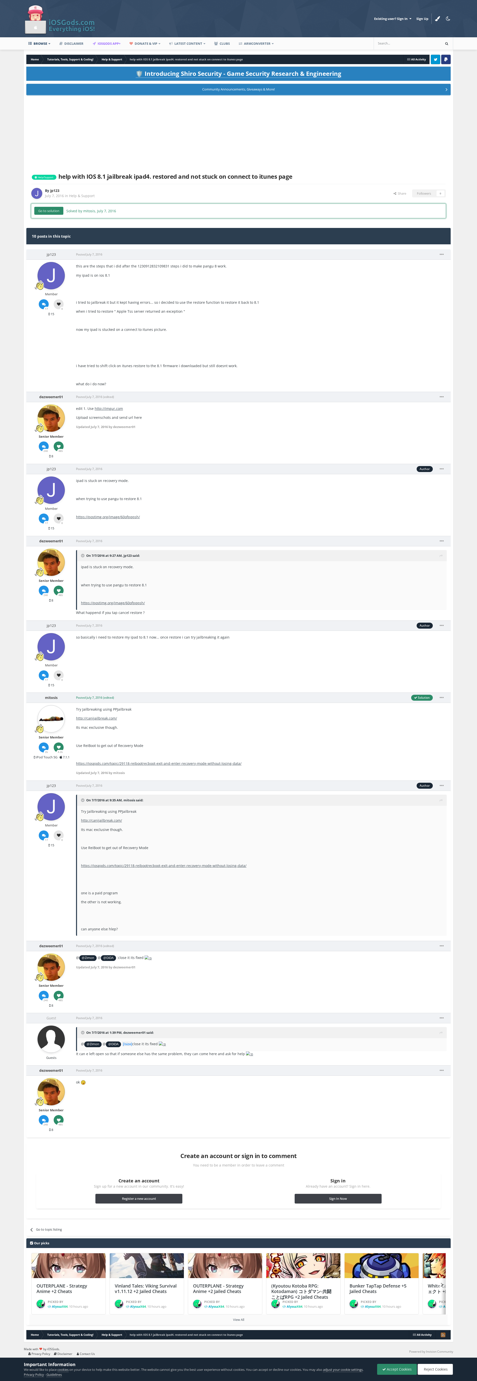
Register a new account (139, 1198)
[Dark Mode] (448, 18)
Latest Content (188, 43)
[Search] (446, 43)
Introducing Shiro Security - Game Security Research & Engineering (238, 73)
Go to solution (48, 211)
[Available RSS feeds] (443, 1334)
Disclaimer (73, 43)
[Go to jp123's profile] (36, 193)
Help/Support (45, 177)
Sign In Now (338, 1198)
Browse (40, 43)
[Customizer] (437, 18)
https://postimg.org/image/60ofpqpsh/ (108, 517)
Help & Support (82, 195)
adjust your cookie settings (343, 1369)
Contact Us (87, 1354)
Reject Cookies (435, 1369)
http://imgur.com (109, 408)
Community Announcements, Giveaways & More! (238, 89)
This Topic (427, 43)
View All (238, 1319)
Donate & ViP (145, 43)
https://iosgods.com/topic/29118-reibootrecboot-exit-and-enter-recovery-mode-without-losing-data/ (158, 763)
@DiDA (108, 958)
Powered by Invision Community (431, 1351)
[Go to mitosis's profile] (51, 719)
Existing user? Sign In (391, 18)
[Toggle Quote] (83, 556)
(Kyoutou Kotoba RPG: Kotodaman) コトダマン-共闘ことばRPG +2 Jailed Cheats (301, 1291)
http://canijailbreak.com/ (96, 718)
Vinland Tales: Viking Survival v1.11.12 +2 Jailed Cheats (146, 1289)
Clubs (224, 43)
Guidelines (54, 1374)
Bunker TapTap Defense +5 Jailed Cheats (378, 1289)
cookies (63, 1369)
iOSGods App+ (108, 43)
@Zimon (88, 958)
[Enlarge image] (148, 957)
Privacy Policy (40, 1354)
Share (401, 193)
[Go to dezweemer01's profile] (51, 418)
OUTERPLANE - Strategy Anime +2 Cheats (62, 1289)
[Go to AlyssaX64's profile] (41, 1304)
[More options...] (442, 255)
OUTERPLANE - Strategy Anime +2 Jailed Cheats (218, 1289)
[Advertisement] (238, 133)
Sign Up (422, 18)
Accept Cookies (399, 1369)
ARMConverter (257, 43)
